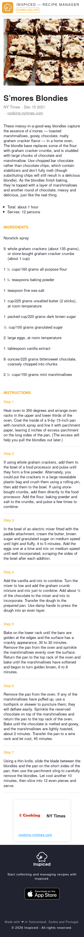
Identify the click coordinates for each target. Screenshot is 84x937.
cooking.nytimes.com (25, 113)
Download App (28, 10)
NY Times (12, 107)
